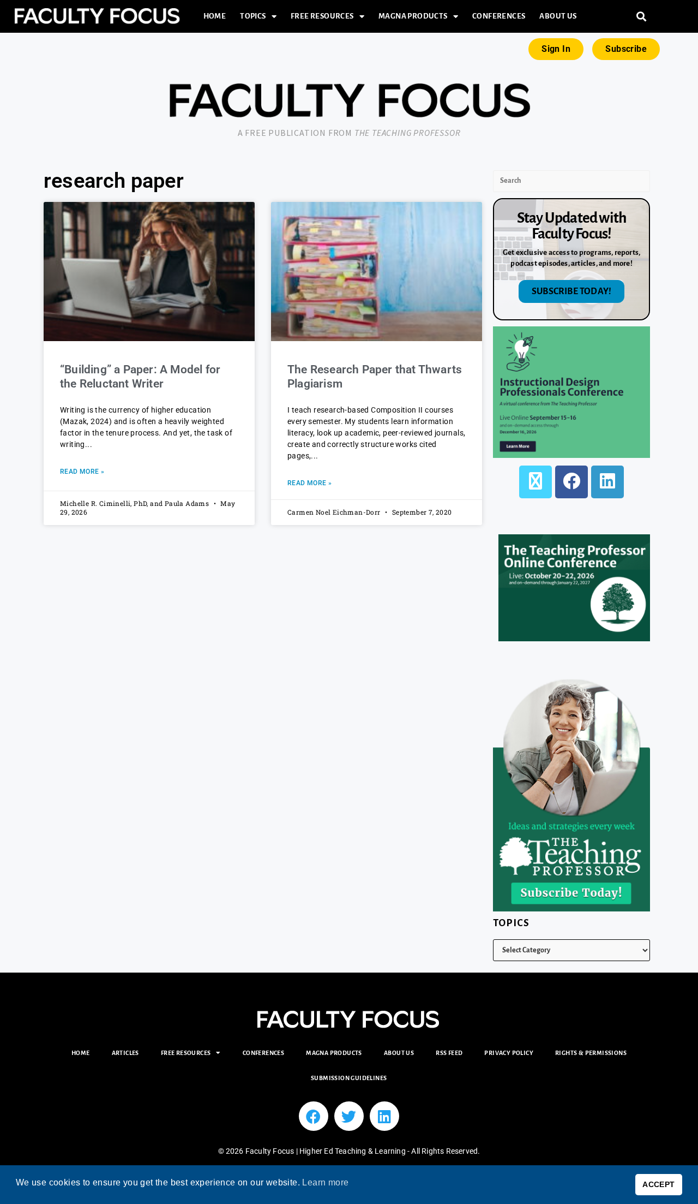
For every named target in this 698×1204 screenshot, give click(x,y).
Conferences (498, 16)
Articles (125, 1053)
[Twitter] (349, 1116)
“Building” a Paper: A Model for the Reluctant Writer (140, 376)
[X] (535, 482)
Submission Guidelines (349, 1078)
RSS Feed (449, 1053)
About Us (557, 16)
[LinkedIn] (607, 482)
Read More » (82, 471)
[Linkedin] (384, 1116)
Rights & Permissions (591, 1053)
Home (214, 16)
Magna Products (413, 16)
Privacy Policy (508, 1053)
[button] (642, 17)
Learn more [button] (325, 1182)
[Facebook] (571, 482)
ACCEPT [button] (658, 1184)
